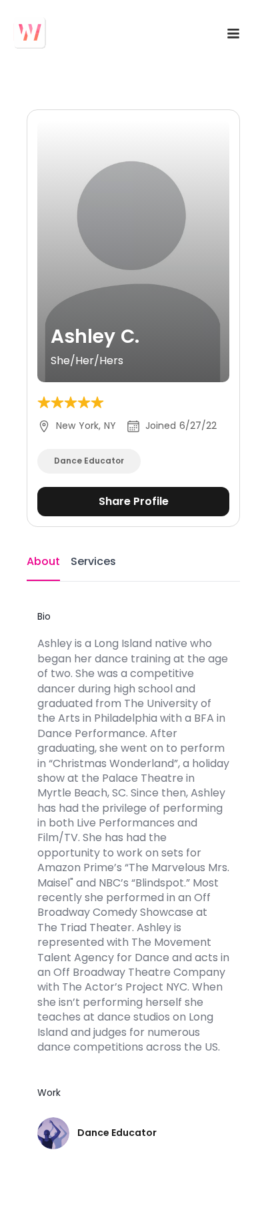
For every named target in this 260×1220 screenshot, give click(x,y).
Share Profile (134, 501)
